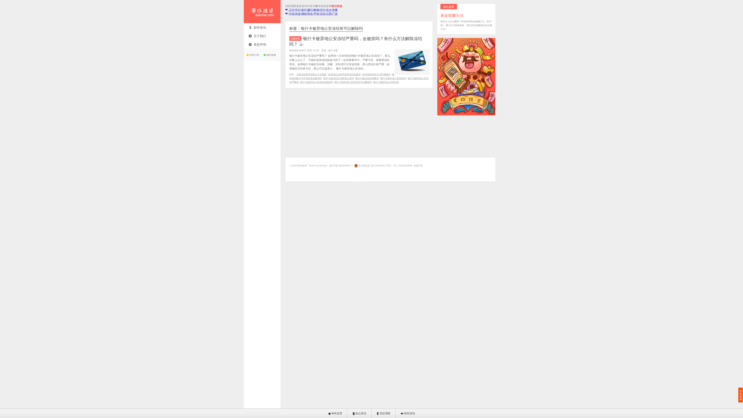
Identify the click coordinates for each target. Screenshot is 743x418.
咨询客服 (741, 395)
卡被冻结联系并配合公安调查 (311, 74)
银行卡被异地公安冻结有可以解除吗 (353, 82)
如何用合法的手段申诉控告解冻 (344, 74)
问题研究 (295, 38)
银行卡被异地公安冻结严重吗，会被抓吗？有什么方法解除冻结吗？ (355, 41)
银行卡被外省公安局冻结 (393, 78)
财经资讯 (260, 27)
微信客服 (271, 54)
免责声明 (260, 44)
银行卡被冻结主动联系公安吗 (339, 78)
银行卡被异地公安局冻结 (386, 82)
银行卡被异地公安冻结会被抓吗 (316, 82)
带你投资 (262, 11)
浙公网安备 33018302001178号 (375, 165)
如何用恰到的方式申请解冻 (376, 74)
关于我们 (260, 36)
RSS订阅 (254, 54)
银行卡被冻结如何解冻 (367, 78)
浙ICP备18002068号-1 (341, 165)
